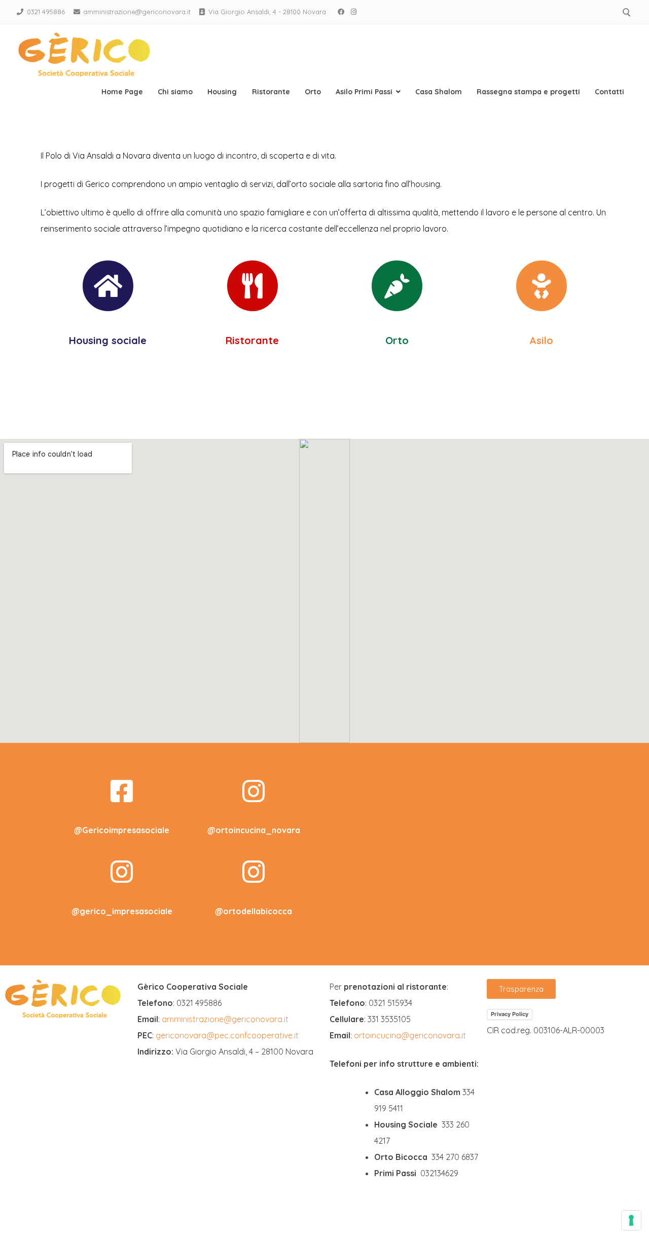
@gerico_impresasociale (121, 911)
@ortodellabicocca (253, 911)
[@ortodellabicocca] (253, 871)
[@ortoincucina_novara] (253, 791)
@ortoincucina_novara (253, 830)
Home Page (122, 91)
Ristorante (271, 91)
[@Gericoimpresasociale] (121, 791)
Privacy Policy (509, 1014)
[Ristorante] (252, 286)
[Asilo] (541, 286)
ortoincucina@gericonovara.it (410, 1035)
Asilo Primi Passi (364, 91)
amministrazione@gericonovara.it (137, 12)
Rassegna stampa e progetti (528, 91)
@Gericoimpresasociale (121, 830)
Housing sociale (108, 340)
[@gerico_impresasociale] (121, 871)
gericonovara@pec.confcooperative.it (227, 1035)
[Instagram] (354, 12)
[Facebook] (341, 12)
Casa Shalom (438, 91)
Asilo (541, 340)
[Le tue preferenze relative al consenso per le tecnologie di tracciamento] (631, 1220)
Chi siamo (175, 91)
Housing (222, 91)
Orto (313, 91)
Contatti (609, 91)
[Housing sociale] (108, 286)
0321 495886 (46, 12)
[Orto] (397, 286)
